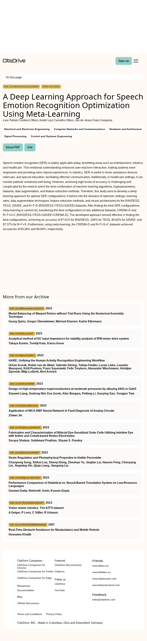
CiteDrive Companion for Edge (34, 577)
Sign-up (123, 60)
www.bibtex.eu (100, 565)
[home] (14, 61)
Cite (30, 147)
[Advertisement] (73, 26)
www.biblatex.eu (101, 572)
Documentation (25, 590)
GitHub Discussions (28, 603)
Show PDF (13, 147)
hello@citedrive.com (103, 599)
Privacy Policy (54, 614)
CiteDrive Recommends (68, 565)
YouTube (60, 590)
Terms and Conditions (29, 614)
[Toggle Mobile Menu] (136, 61)
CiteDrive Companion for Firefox (35, 571)
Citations (60, 571)
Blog (19, 596)
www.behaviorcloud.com (106, 585)
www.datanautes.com (104, 578)
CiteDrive (60, 583)
